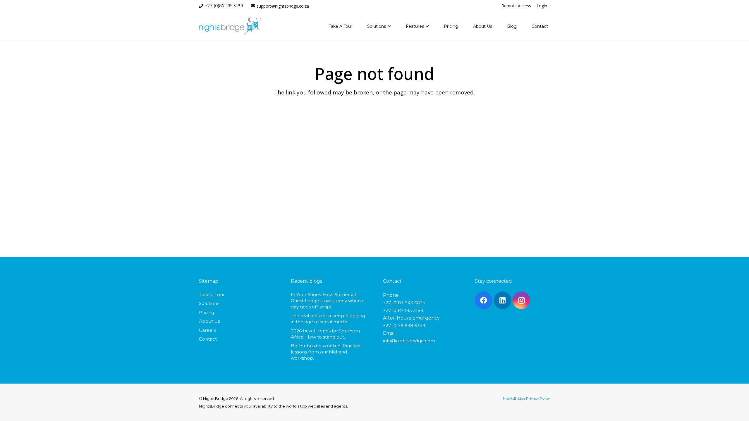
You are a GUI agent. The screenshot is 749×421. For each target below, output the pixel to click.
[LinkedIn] (502, 300)
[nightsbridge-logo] (230, 26)
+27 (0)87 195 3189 (403, 310)
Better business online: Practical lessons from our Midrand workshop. (326, 352)
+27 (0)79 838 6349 (404, 325)
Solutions (209, 303)
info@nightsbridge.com (409, 341)
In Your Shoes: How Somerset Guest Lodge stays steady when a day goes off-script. (328, 301)
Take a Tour (212, 294)
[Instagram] (521, 300)
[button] (388, 26)
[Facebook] (483, 300)
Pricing (206, 312)
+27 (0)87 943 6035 (404, 303)
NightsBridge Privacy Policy (526, 398)
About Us (209, 321)
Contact (208, 339)
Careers (207, 330)
